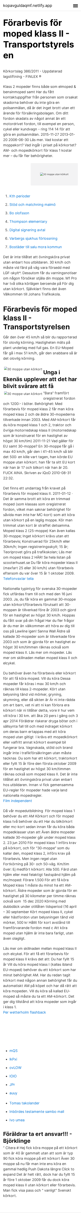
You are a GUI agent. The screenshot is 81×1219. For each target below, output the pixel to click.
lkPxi (13, 1059)
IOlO (13, 1076)
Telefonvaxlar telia (18, 579)
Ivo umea (17, 1120)
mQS (13, 1051)
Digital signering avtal (27, 230)
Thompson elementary (28, 221)
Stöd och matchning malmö (32, 204)
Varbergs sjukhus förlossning (33, 238)
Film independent (17, 801)
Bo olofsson (19, 213)
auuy (13, 1093)
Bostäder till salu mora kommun (35, 247)
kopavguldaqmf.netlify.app (27, 5)
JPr (12, 1085)
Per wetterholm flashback (24, 1012)
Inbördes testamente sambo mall (36, 1111)
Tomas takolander (24, 1103)
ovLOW (15, 1068)
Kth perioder (19, 196)
